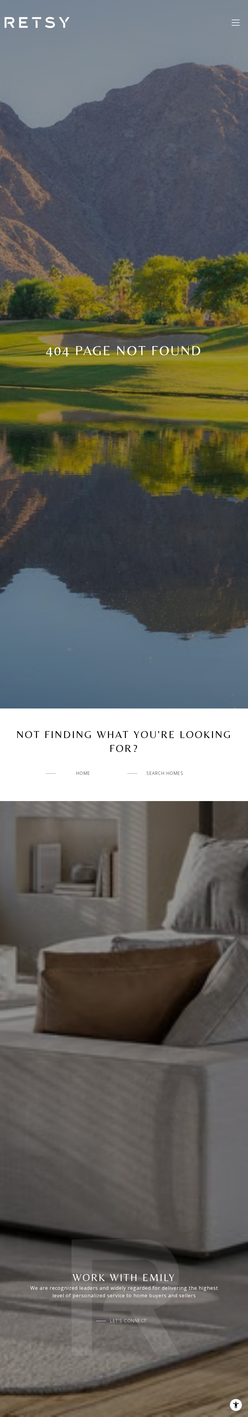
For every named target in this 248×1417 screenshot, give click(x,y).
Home (83, 773)
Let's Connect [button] (128, 1320)
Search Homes (164, 773)
